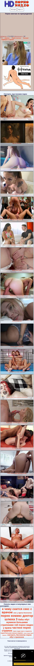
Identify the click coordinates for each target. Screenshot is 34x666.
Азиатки (7, 38)
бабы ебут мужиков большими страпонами (15, 622)
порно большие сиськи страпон (12, 633)
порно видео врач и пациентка (22, 631)
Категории (13, 9)
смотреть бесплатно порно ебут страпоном (19, 636)
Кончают (26, 38)
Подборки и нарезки (7, 39)
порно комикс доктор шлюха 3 (17, 617)
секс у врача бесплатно (22, 613)
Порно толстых (16, 38)
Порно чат (20, 9)
